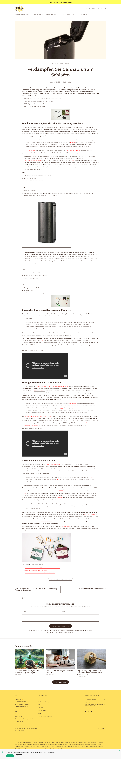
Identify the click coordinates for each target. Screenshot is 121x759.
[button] (98, 8)
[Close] (119, 751)
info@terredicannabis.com (45, 716)
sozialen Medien (66, 526)
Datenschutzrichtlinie (21, 706)
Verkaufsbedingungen (22, 704)
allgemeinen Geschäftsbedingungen (78, 630)
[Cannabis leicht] (60, 114)
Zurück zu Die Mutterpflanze (61, 579)
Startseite (55, 63)
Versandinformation (21, 701)
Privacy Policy (51, 752)
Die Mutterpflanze (63, 63)
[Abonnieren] (105, 699)
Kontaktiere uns (20, 709)
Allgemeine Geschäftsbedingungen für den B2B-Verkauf (24, 719)
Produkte (18, 714)
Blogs (17, 711)
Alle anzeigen (60, 682)
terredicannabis (22, 728)
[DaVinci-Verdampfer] (46, 247)
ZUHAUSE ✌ (19, 699)
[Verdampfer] (60, 301)
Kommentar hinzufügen (60, 626)
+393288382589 (42, 710)
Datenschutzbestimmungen (56, 632)
